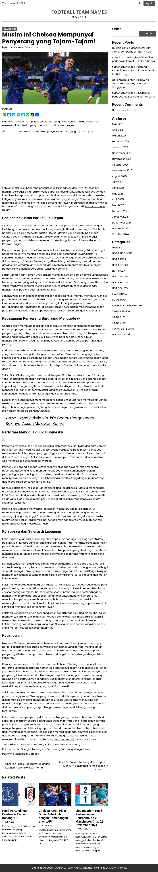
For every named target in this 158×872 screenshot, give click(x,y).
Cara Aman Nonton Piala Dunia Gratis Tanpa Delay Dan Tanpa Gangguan (130, 83)
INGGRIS (117, 247)
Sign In (149, 3)
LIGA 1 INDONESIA (122, 253)
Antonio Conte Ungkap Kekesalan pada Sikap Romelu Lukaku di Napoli (133, 59)
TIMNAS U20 (119, 317)
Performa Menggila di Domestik (21, 754)
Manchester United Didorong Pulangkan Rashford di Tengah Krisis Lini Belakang (133, 70)
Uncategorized (121, 334)
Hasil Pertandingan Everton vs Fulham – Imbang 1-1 (16, 814)
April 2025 (118, 199)
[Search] (140, 3)
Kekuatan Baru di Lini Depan (61, 744)
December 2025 (121, 153)
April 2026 (118, 130)
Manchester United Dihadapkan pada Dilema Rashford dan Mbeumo (134, 94)
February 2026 (120, 141)
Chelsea (7, 225)
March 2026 (119, 135)
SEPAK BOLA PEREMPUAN (127, 305)
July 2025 (117, 182)
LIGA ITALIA (118, 270)
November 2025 (121, 159)
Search (116, 28)
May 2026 (117, 124)
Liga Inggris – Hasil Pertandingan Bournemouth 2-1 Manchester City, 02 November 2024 (89, 818)
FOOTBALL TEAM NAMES (79, 12)
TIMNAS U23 (119, 323)
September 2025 (122, 170)
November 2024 (121, 228)
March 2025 (119, 205)
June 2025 (118, 188)
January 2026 (120, 147)
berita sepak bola (64, 739)
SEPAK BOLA (119, 299)
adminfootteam (16, 47)
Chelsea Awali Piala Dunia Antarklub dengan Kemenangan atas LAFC (53, 816)
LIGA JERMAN (120, 276)
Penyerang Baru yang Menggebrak (68, 749)
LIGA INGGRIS (9, 29)
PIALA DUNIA (119, 294)
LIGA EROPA (119, 259)
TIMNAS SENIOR (121, 311)
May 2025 (117, 193)
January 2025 (120, 217)
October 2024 (120, 234)
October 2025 (120, 165)
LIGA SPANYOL (120, 288)
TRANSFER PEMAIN (123, 329)
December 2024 (122, 222)
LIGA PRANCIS (120, 282)
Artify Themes (117, 868)
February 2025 (120, 211)
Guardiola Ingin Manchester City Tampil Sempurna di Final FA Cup (131, 49)
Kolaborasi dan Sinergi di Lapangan (23, 749)
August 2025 (119, 176)
